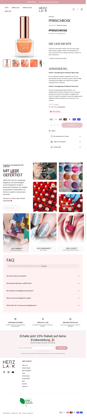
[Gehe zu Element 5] (43, 63)
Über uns (25, 365)
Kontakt (24, 384)
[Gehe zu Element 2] (16, 63)
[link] (42, 172)
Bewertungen (26, 368)
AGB (20, 413)
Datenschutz (15, 413)
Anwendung (25, 376)
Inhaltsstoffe (26, 378)
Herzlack (51, 16)
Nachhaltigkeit (26, 370)
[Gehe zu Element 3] (25, 63)
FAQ (23, 381)
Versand (24, 413)
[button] (53, 185)
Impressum (30, 413)
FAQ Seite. (44, 266)
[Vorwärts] (41, 40)
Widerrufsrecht (7, 413)
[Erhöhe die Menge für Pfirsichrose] (58, 125)
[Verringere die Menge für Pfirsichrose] (51, 125)
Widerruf (25, 386)
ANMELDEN (62, 348)
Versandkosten (61, 107)
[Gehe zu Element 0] (7, 63)
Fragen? (53, 130)
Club (23, 373)
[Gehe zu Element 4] (34, 63)
